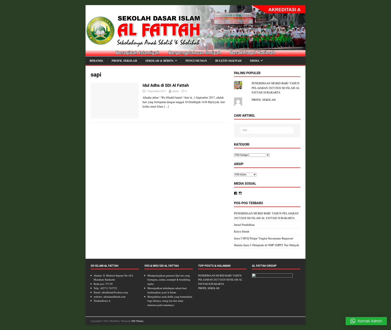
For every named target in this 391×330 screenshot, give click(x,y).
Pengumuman (196, 60)
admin (175, 91)
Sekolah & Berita (159, 60)
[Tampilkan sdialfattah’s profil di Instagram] (240, 193)
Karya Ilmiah (241, 231)
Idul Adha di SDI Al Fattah (166, 85)
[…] (166, 106)
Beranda (96, 60)
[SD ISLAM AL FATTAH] (195, 54)
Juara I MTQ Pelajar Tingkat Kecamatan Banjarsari (263, 238)
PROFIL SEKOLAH (264, 100)
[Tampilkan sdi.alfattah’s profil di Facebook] (235, 193)
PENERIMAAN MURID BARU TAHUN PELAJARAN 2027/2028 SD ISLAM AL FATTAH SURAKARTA (276, 87)
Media (254, 60)
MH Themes (137, 320)
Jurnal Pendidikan (244, 225)
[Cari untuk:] (267, 130)
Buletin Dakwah (228, 60)
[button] (366, 321)
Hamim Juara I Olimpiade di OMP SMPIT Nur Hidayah (266, 245)
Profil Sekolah (124, 60)
